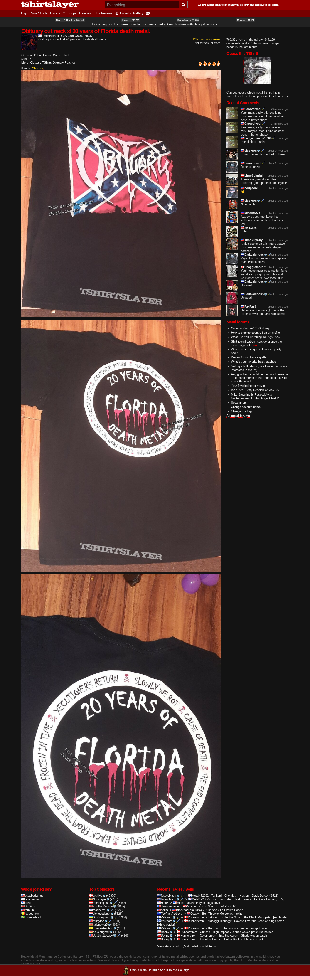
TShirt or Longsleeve (206, 39)
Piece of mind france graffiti (249, 357)
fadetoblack (168, 895)
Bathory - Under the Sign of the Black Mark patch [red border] (247, 917)
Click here (241, 96)
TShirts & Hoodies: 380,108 (70, 20)
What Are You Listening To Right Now (255, 337)
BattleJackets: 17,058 (188, 20)
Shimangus (32, 899)
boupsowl (251, 188)
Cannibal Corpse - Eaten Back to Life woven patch (233, 939)
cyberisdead (33, 917)
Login (24, 13)
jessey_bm (32, 913)
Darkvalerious (254, 254)
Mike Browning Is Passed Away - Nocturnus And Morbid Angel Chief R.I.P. (257, 396)
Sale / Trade (39, 13)
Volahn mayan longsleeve (203, 903)
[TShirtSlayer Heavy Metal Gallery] (61, 4)
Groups (71, 13)
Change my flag (241, 411)
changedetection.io (206, 24)
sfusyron (250, 150)
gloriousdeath (101, 913)
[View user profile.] (29, 48)
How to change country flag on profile (255, 332)
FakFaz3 (250, 306)
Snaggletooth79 (255, 267)
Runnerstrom (196, 917)
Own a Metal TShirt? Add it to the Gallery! (159, 970)
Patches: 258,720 (130, 20)
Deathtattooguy (103, 935)
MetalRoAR (252, 213)
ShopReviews (103, 13)
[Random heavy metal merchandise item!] (148, 13)
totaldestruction (103, 928)
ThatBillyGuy (253, 240)
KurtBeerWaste (103, 906)
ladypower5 (100, 924)
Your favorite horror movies (248, 385)
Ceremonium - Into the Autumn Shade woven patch (233, 935)
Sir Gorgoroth (101, 917)
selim (164, 910)
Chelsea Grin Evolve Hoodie (224, 910)
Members (85, 13)
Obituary (37, 68)
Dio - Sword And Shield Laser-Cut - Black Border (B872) (247, 899)
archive (97, 895)
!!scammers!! (239, 402)
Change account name (246, 407)
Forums (55, 13)
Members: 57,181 (245, 20)
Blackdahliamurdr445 (190, 910)
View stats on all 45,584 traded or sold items (186, 946)
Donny (165, 932)
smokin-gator (50, 35)
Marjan (191, 906)
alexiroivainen (170, 906)
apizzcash (251, 227)
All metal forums (238, 415)
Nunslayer (99, 899)
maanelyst (99, 910)
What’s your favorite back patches (253, 361)
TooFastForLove (171, 913)
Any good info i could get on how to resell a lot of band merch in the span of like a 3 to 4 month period (259, 377)
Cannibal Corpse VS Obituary (250, 328)
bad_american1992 (257, 138)
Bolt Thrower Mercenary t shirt (222, 913)
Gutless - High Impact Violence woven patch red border (236, 932)
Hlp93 (164, 903)
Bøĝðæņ (30, 906)
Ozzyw (194, 913)
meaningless (101, 903)
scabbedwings (34, 895)
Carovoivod (252, 109)
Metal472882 (200, 895)
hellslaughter (101, 932)
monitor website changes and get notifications (154, 24)
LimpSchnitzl (253, 175)
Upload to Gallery (131, 13)
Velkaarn (166, 917)
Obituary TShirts (41, 62)
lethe (28, 903)
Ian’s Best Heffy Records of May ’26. (255, 390)
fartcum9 (30, 910)
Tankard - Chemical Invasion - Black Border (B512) (244, 895)
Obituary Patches (64, 62)
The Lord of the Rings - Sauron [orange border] (237, 928)
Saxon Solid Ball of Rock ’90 (217, 906)
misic (180, 903)
